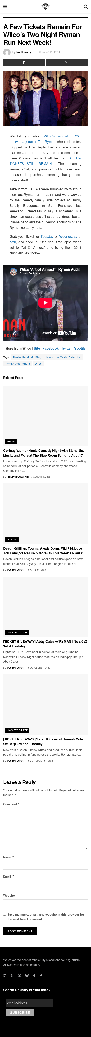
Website (9, 895)
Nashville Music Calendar (63, 357)
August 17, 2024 (42, 476)
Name (8, 857)
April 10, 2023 (37, 569)
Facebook (51, 348)
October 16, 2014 (49, 52)
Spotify (80, 348)
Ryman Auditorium (17, 363)
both (13, 241)
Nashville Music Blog (27, 357)
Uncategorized (17, 632)
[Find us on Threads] (19, 975)
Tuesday (47, 236)
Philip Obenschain (18, 476)
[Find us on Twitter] (12, 975)
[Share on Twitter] (67, 62)
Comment (11, 804)
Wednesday (68, 236)
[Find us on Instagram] (4, 975)
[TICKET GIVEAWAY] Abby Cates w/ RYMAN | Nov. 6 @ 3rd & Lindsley (45, 643)
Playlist (12, 539)
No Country (23, 52)
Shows (11, 441)
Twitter (66, 348)
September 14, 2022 (41, 760)
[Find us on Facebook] (41, 975)
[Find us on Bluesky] (27, 975)
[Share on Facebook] (24, 62)
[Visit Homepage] (45, 6)
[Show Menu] (5, 6)
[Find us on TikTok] (34, 975)
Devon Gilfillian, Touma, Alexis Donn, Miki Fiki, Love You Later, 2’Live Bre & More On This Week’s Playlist (43, 550)
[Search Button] (86, 6)
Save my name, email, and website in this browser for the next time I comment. (45, 916)
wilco (38, 363)
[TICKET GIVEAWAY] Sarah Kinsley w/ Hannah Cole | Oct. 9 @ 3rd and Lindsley (43, 741)
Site (37, 348)
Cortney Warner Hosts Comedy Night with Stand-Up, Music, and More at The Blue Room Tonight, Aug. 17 (43, 452)
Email (8, 876)
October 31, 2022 (39, 667)
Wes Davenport (16, 569)
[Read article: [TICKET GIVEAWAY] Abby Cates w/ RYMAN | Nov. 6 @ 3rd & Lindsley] (45, 607)
